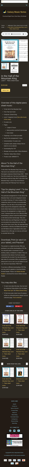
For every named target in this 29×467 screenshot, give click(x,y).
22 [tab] (22, 390)
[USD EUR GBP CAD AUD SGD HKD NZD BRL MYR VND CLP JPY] (25, 85)
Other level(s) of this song (14, 310)
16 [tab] (8, 390)
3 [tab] (6, 388)
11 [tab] (24, 388)
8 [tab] (17, 388)
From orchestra (17, 297)
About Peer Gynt (8, 290)
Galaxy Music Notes (16, 12)
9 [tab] (19, 388)
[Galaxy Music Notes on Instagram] (14, 431)
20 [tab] (17, 390)
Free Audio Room (14, 416)
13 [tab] (1, 390)
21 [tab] (19, 390)
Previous (2, 364)
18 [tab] (13, 390)
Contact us (14, 406)
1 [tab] (1, 388)
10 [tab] (22, 388)
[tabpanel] (7, 379)
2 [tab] (3, 388)
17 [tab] (10, 390)
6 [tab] (13, 388)
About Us (14, 412)
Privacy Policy (14, 410)
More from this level (14, 364)
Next (27, 364)
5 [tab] (10, 388)
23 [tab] (24, 390)
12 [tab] (26, 388)
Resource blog (14, 421)
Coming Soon (14, 419)
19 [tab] (15, 390)
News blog (14, 423)
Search (14, 404)
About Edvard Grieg (21, 290)
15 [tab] (6, 390)
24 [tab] (26, 390)
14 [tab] (3, 390)
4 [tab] (8, 388)
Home (3, 25)
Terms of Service (14, 408)
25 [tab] (14, 392)
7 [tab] (15, 388)
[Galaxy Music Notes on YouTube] (18, 431)
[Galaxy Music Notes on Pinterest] (10, 431)
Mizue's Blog (14, 414)
